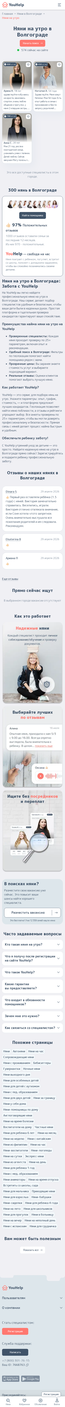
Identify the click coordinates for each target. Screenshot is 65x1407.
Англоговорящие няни (17, 1115)
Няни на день (37, 1162)
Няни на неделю (13, 1139)
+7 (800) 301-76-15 (15, 1360)
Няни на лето (11, 1209)
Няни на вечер (12, 1220)
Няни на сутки (12, 1156)
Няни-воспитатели (15, 1150)
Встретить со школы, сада (20, 1185)
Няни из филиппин (15, 1144)
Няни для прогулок (15, 1214)
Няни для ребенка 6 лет (18, 1133)
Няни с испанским (15, 1226)
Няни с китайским (39, 1139)
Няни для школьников (38, 1209)
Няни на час (36, 1051)
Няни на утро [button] (10, 18)
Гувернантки (11, 1069)
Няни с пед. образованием (20, 1092)
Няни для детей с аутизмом (21, 1086)
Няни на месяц (47, 1133)
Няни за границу (44, 1098)
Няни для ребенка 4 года (41, 1203)
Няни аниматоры (14, 1179)
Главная (7, 14)
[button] (32, 944)
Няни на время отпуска (43, 1179)
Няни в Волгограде (29, 14)
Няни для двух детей (16, 1098)
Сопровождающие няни (18, 1057)
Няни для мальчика (16, 1191)
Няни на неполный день (40, 1220)
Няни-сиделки (12, 1203)
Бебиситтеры (42, 1063)
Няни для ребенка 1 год (18, 1168)
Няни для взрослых (15, 1197)
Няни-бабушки (41, 1197)
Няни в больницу (43, 1214)
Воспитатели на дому (17, 1127)
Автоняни (19, 1051)
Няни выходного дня (16, 1074)
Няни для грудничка (43, 1226)
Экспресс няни (34, 1156)
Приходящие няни (43, 1191)
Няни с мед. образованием (20, 1174)
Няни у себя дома (14, 1104)
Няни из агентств (14, 1162)
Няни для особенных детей (20, 1080)
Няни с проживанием (16, 1063)
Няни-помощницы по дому (20, 1109)
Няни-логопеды (41, 1150)
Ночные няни (31, 1069)
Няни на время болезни (18, 1121)
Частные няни (44, 1127)
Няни (6, 1051)
